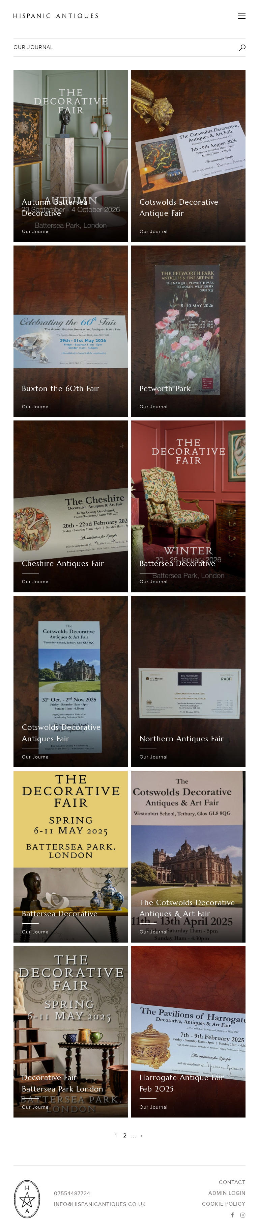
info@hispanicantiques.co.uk (100, 1204)
